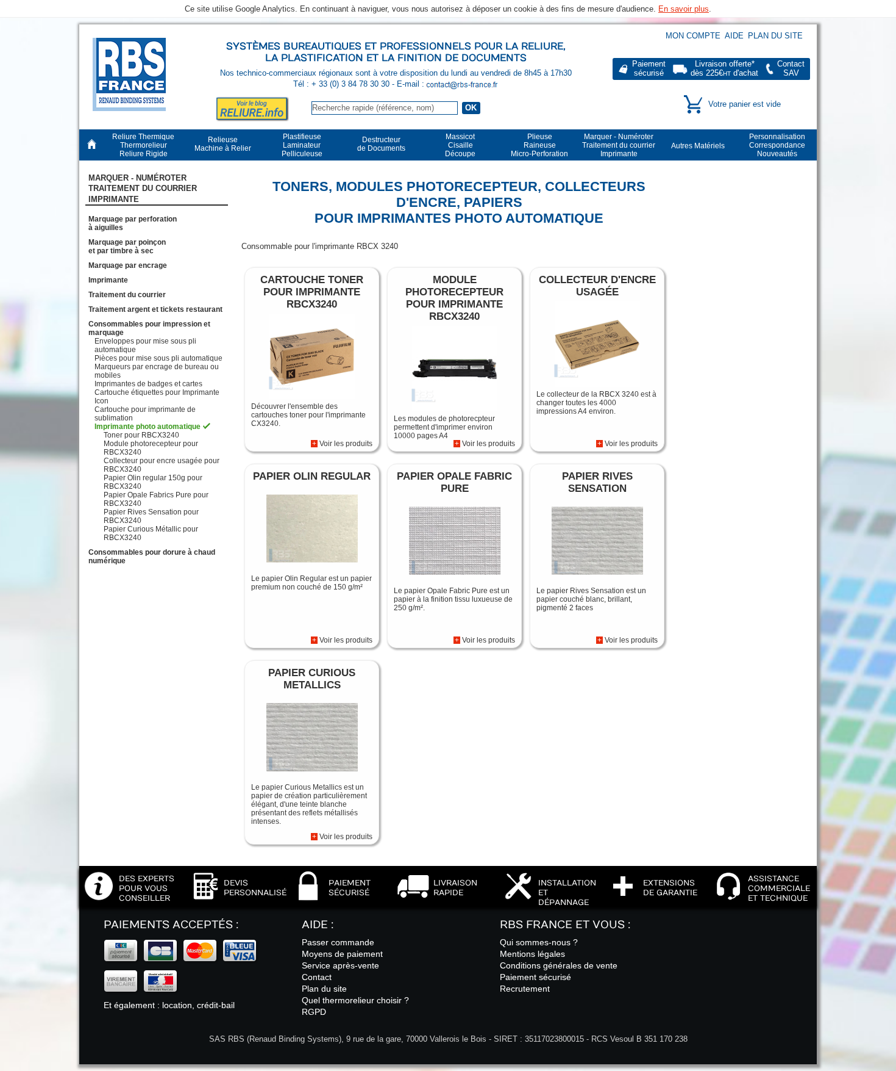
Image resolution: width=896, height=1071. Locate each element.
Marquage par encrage (127, 265)
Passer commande (338, 942)
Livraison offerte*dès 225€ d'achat (724, 69)
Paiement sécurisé (535, 977)
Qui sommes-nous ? (539, 942)
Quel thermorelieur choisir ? (355, 1000)
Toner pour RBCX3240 (141, 435)
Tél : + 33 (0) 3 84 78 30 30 (342, 83)
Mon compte (693, 35)
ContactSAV (791, 69)
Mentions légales (532, 954)
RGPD (314, 1012)
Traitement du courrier (127, 294)
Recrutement (525, 988)
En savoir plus (683, 8)
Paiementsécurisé (649, 69)
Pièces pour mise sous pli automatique (158, 358)
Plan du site (775, 35)
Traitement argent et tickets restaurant (155, 309)
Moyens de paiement (342, 954)
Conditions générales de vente (558, 965)
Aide (734, 35)
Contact (317, 977)
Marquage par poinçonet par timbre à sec (127, 246)
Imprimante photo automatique (147, 426)
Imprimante (108, 280)
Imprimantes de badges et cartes (148, 384)
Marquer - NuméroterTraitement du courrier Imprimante (142, 188)
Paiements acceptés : (171, 924)
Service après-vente (340, 965)
